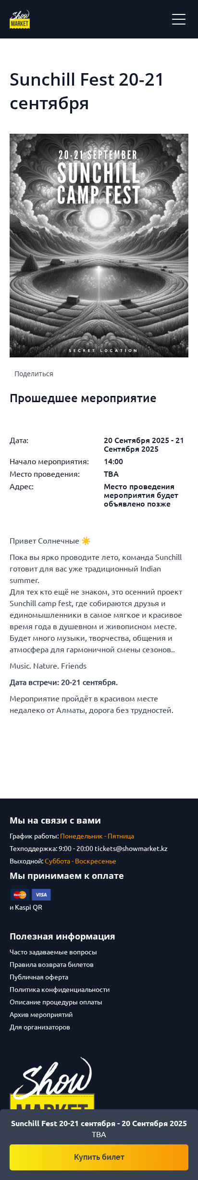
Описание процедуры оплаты (56, 1002)
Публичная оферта (39, 977)
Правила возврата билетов (52, 964)
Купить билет (99, 1157)
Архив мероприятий (41, 1014)
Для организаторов (40, 1027)
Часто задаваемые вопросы (53, 952)
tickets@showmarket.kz (131, 848)
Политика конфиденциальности (60, 989)
